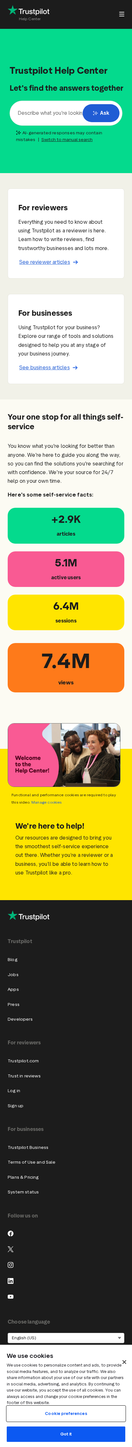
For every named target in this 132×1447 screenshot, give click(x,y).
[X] (10, 1249)
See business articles (44, 367)
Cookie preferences (66, 1413)
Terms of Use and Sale (31, 1162)
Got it (66, 1434)
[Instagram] (10, 1265)
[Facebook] (10, 1233)
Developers (20, 1019)
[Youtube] (10, 1297)
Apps (13, 989)
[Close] (124, 1362)
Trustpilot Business (28, 1147)
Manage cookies (46, 802)
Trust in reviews (24, 1076)
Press (14, 1004)
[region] (66, 1396)
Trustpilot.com (23, 1061)
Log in (14, 1090)
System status (23, 1192)
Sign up (15, 1105)
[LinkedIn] (10, 1281)
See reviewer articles (44, 262)
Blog (12, 959)
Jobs (13, 974)
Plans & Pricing (23, 1177)
